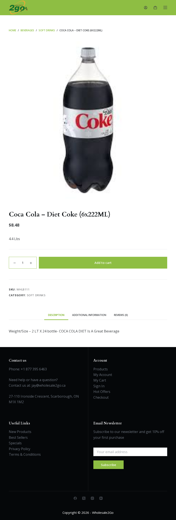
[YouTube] (101, 498)
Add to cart (103, 262)
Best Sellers (18, 437)
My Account (102, 374)
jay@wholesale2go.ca (48, 385)
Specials (15, 443)
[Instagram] (92, 498)
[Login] (145, 7)
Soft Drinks (36, 295)
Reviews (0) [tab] (121, 315)
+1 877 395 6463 (34, 369)
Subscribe (108, 465)
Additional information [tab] (89, 315)
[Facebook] (75, 498)
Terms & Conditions (25, 454)
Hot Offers (101, 391)
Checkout (101, 397)
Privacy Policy (19, 448)
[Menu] (165, 7)
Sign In (99, 386)
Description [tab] (56, 315)
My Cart (99, 380)
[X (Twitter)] (83, 498)
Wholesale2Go (103, 512)
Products (100, 369)
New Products (20, 431)
